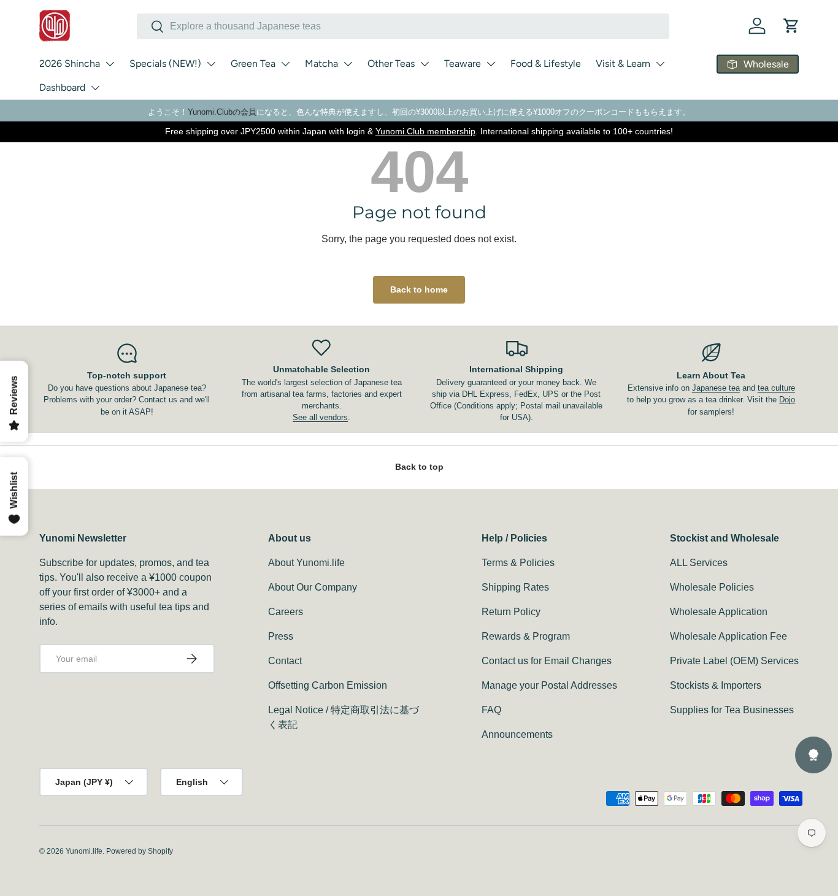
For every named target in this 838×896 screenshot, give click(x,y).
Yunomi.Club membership (425, 131)
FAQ (491, 710)
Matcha (321, 63)
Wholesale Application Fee (728, 636)
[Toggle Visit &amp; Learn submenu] (660, 63)
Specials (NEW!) (165, 63)
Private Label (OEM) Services (734, 661)
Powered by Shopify (139, 851)
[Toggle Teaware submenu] (490, 63)
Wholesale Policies (712, 587)
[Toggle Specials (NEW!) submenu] (211, 63)
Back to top (419, 467)
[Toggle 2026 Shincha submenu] (109, 63)
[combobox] (403, 26)
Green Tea (253, 63)
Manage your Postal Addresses (549, 685)
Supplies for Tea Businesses (732, 710)
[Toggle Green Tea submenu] (285, 63)
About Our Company (312, 587)
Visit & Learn (623, 63)
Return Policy (511, 612)
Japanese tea (716, 387)
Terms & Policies (518, 562)
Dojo (787, 399)
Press (280, 636)
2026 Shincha (69, 63)
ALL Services (699, 562)
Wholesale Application (718, 612)
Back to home (419, 289)
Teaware (462, 63)
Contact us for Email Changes (547, 661)
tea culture (776, 387)
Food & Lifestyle (545, 63)
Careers (285, 612)
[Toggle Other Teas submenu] (424, 63)
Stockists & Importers (715, 685)
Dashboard (62, 87)
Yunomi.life (84, 851)
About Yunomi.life (306, 562)
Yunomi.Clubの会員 (222, 112)
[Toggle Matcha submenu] (347, 63)
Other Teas (391, 63)
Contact (285, 661)
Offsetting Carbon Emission (327, 685)
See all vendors (320, 417)
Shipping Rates (515, 587)
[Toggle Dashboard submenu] (95, 87)
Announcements (517, 734)
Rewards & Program (526, 636)
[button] (791, 25)
